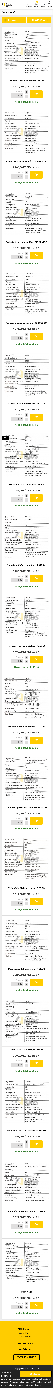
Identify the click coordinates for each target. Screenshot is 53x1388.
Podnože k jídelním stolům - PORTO (26, 888)
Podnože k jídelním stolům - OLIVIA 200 (26, 807)
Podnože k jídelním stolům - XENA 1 (26, 1211)
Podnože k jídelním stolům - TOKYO (26, 969)
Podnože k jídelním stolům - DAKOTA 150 (26, 322)
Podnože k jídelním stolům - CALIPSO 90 (26, 161)
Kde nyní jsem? (8, 12)
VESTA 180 (26, 1292)
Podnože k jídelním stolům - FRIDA (26, 484)
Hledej (43, 6)
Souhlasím (35, 1374)
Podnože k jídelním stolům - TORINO (26, 1049)
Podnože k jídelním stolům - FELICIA (26, 403)
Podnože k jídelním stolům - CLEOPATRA (26, 242)
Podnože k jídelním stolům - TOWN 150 (26, 1130)
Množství (19, 92)
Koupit (36, 94)
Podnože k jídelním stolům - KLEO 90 (26, 646)
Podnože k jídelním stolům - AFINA (27, 80)
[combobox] (39, 20)
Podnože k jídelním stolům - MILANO (27, 726)
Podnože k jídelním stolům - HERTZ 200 (27, 565)
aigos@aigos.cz (24, 1349)
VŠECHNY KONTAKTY (26, 1357)
